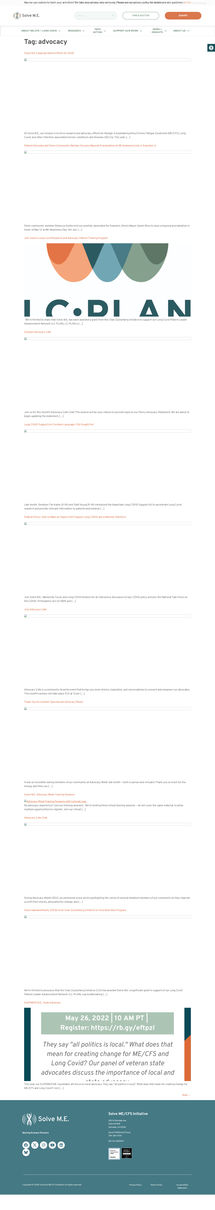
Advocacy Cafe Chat (35, 818)
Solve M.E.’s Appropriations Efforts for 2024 (49, 53)
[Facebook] (26, 1145)
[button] (211, 48)
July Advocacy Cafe (35, 609)
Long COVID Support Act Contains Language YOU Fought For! (59, 424)
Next (186, 1095)
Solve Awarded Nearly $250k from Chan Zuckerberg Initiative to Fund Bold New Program (75, 910)
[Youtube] (52, 1145)
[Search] (113, 15)
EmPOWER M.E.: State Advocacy (42, 1003)
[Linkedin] (61, 1145)
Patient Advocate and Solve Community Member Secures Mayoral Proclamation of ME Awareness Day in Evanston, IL (90, 145)
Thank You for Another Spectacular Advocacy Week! (53, 702)
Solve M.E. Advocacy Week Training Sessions (49, 794)
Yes (185, 2)
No (189, 2)
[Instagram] (43, 1145)
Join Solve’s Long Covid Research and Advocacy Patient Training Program (66, 238)
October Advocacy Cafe (37, 332)
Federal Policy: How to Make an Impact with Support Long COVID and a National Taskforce (75, 517)
